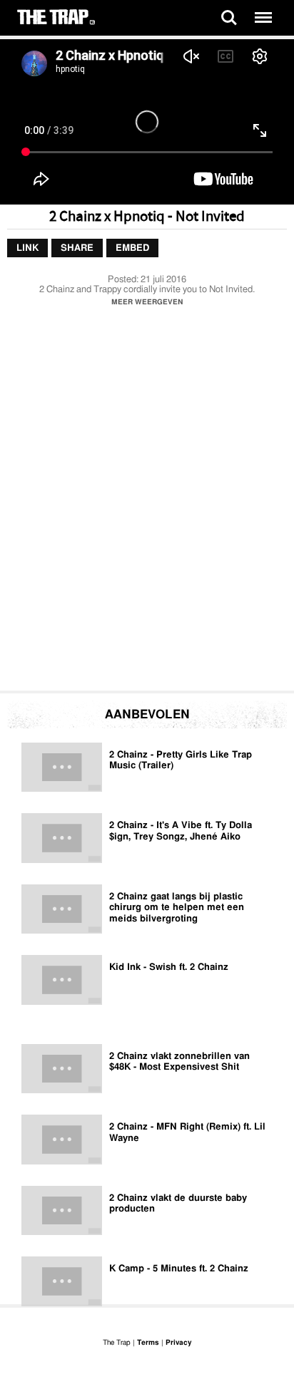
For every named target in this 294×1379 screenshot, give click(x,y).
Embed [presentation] (132, 248)
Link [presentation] (27, 248)
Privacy (178, 1342)
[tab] (27, 249)
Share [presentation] (77, 248)
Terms (148, 1342)
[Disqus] (147, 502)
